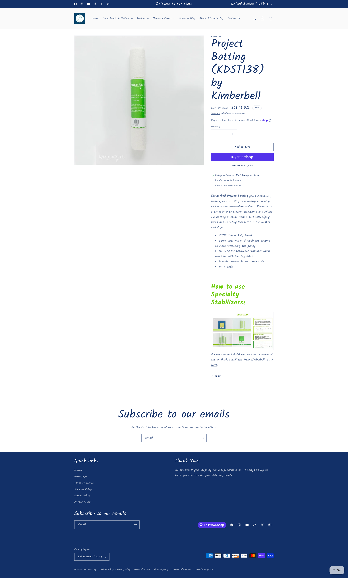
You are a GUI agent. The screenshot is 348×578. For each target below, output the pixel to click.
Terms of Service (84, 483)
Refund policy (107, 569)
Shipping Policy (83, 489)
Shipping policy (161, 569)
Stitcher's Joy (89, 569)
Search (78, 470)
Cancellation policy (204, 569)
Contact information (181, 569)
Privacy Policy (82, 502)
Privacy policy (123, 569)
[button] (117, 18)
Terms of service (142, 569)
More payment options (242, 165)
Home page (80, 477)
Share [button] (218, 376)
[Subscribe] (202, 438)
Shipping (215, 113)
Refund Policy (82, 496)
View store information (228, 186)
